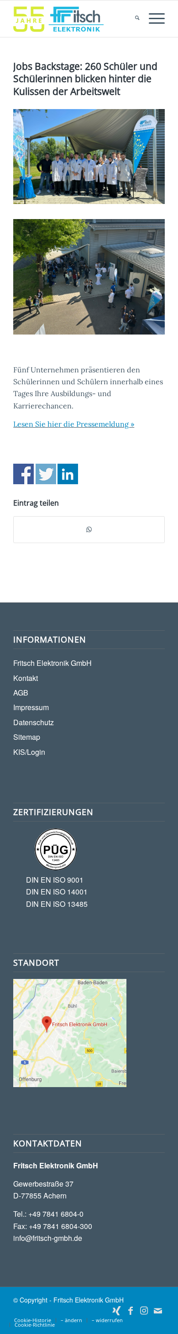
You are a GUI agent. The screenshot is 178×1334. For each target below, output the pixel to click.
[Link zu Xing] (117, 1311)
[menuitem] (132, 18)
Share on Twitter (46, 474)
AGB (20, 692)
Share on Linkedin (68, 474)
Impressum (31, 707)
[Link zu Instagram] (144, 1311)
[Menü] (152, 18)
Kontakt (25, 678)
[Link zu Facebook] (130, 1311)
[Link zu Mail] (158, 1311)
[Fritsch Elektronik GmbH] (73, 18)
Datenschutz (33, 722)
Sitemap (26, 737)
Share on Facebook (23, 474)
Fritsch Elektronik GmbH (52, 663)
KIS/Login (29, 752)
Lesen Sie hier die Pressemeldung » (73, 424)
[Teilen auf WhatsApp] (89, 529)
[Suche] (132, 18)
